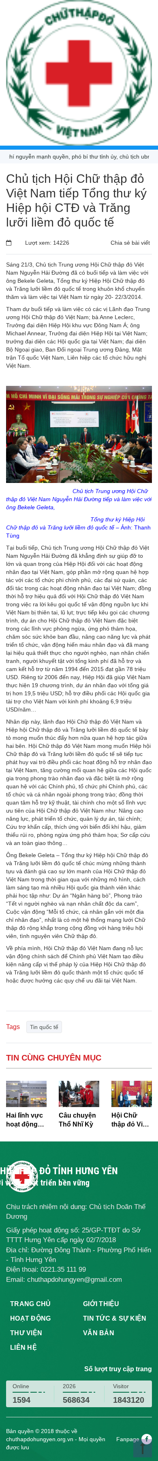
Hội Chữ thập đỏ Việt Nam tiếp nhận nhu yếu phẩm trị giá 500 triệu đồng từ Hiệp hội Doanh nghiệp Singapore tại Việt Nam (131, 1120)
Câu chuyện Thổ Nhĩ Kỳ (77, 1120)
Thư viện (26, 1333)
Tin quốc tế (44, 1027)
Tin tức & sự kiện (114, 1318)
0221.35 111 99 (63, 1269)
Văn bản (98, 1333)
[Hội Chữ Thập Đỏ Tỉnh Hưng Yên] (79, 72)
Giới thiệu (101, 1303)
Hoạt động (30, 1318)
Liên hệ (23, 1347)
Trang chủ (30, 1303)
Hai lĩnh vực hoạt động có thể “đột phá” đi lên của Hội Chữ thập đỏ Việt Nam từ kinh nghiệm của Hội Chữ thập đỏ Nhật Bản (26, 1120)
